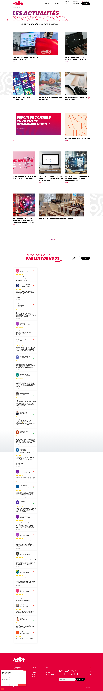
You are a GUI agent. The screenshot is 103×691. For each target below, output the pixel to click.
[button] (2, 689)
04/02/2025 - (25, 357)
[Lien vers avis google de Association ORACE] (18, 286)
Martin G (22, 618)
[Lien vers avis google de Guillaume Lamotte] (18, 472)
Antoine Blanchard (25, 553)
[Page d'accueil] (19, 3)
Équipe (47, 667)
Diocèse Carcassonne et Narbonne (23, 304)
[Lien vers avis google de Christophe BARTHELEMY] (18, 451)
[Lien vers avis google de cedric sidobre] (18, 486)
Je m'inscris (80, 679)
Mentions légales (50, 674)
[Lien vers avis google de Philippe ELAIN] (18, 324)
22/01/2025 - (25, 487)
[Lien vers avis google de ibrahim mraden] (18, 432)
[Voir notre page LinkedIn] (90, 670)
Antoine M (22, 501)
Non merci (5, 684)
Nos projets (76, 3)
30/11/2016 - (24, 535)
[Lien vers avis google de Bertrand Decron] (18, 606)
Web (66, 3)
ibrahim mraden (24, 431)
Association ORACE (25, 284)
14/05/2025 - (25, 324)
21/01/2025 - (25, 413)
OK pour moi (22, 684)
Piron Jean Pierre (24, 516)
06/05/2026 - (25, 271)
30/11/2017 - (24, 591)
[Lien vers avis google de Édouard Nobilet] (18, 535)
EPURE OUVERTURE (24, 374)
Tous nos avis (75, 258)
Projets (34, 670)
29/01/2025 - (25, 452)
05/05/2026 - (25, 286)
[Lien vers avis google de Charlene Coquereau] (18, 633)
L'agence (67, 1)
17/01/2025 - (25, 375)
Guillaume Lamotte (25, 471)
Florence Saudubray (25, 393)
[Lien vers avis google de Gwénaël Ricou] (18, 413)
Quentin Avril (23, 590)
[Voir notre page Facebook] (90, 667)
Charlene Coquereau (25, 632)
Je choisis (14, 684)
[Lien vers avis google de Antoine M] (18, 502)
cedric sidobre (23, 485)
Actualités (75, 1)
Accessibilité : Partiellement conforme (41, 687)
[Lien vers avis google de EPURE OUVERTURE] (18, 375)
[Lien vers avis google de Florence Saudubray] (18, 394)
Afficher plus (51, 239)
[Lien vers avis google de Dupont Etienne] (18, 271)
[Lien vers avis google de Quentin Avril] (18, 591)
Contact (85, 3)
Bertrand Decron (24, 604)
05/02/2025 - (25, 342)
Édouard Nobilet (24, 534)
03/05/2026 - (23, 306)
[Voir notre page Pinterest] (90, 674)
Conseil (47, 3)
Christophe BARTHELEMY (23, 450)
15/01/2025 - (25, 472)
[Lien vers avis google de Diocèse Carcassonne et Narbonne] (17, 305)
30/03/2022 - (25, 517)
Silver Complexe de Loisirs (24, 339)
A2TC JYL (22, 571)
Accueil (13, 7)
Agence (34, 667)
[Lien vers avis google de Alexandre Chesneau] (18, 357)
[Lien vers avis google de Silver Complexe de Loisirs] (18, 340)
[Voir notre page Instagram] (90, 672)
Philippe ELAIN (23, 323)
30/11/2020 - (25, 554)
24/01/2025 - (25, 394)
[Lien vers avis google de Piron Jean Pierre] (18, 517)
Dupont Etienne (24, 270)
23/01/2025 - (25, 433)
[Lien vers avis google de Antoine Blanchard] (18, 554)
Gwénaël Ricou (23, 412)
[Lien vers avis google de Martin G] (18, 619)
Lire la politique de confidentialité (7, 681)
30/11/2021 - (24, 606)
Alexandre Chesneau (25, 356)
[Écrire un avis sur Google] (85, 258)
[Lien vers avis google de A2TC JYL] (18, 572)
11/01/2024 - (25, 503)
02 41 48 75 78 (87, 1)
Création (57, 3)
